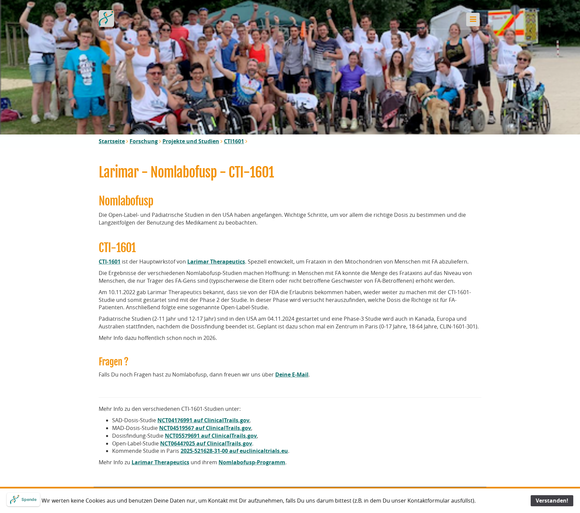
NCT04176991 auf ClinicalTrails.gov (203, 420)
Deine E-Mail (291, 374)
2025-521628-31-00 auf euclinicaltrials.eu (234, 451)
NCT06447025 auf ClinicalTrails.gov (206, 443)
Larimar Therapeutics (216, 261)
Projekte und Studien (190, 141)
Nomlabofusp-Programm (252, 462)
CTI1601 (234, 141)
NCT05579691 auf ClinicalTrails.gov (211, 435)
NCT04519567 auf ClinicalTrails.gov (205, 428)
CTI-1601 (109, 261)
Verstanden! (552, 500)
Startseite (112, 141)
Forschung (144, 141)
